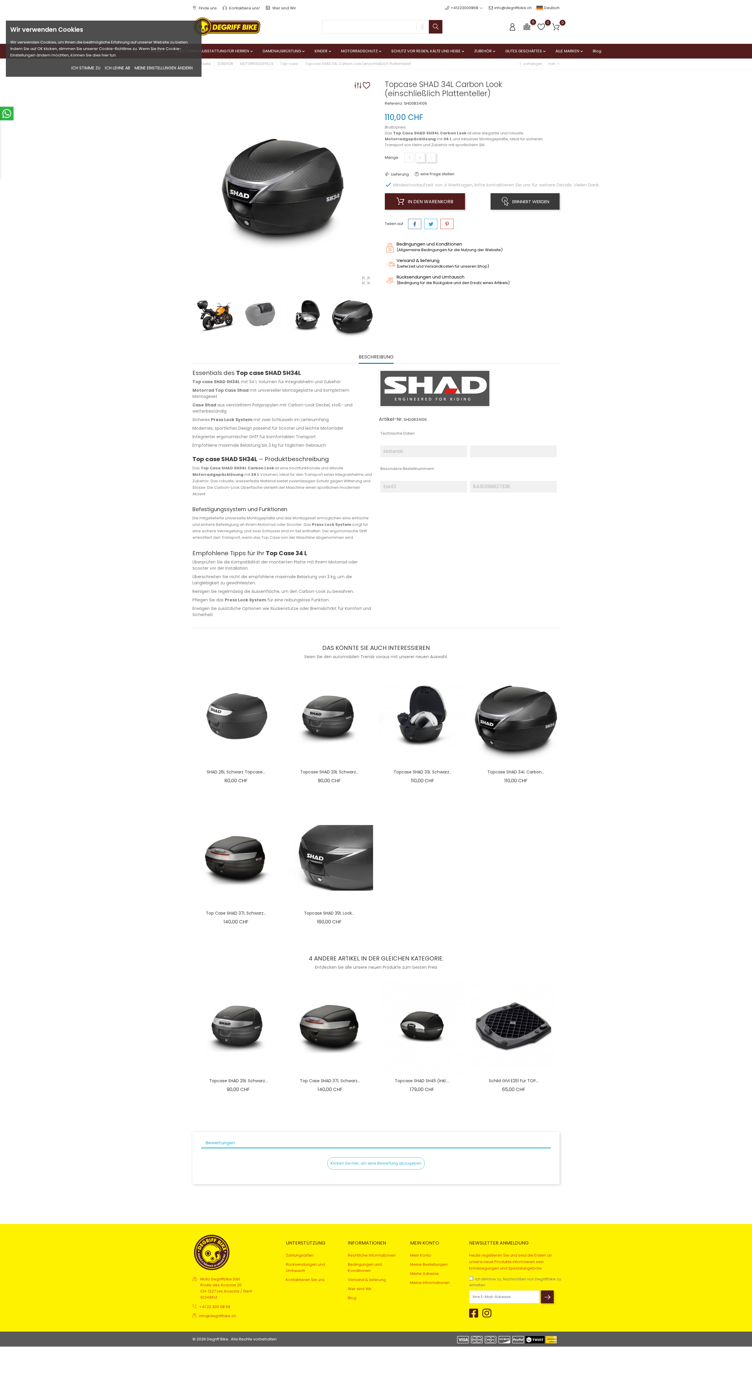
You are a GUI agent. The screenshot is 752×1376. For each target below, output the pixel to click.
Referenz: (394, 103)
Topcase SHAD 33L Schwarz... (423, 772)
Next (373, 316)
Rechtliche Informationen (372, 1255)
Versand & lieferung (367, 1279)
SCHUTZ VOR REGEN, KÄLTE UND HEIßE (428, 51)
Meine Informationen (430, 1282)
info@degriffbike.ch (513, 8)
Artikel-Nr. (391, 419)
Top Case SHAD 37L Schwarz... (236, 913)
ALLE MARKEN (569, 51)
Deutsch (551, 8)
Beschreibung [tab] (376, 357)
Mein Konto (420, 1255)
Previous (195, 316)
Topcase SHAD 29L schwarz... (329, 772)
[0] (526, 26)
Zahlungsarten (300, 1255)
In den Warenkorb (430, 201)
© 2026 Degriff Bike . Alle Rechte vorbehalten (234, 1339)
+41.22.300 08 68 (214, 1307)
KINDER (323, 51)
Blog (597, 51)
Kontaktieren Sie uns (305, 1279)
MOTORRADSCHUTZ (361, 51)
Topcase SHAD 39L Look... (329, 913)
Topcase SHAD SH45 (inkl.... (422, 1081)
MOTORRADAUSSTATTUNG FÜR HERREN (216, 51)
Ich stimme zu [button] (85, 68)
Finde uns (207, 8)
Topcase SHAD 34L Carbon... (515, 772)
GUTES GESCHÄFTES (526, 51)
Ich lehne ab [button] (117, 68)
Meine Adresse (424, 1273)
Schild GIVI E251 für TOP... (513, 1081)
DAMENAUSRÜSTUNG (284, 51)
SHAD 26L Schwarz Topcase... (236, 772)
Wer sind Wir (283, 8)
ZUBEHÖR (485, 51)
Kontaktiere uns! (244, 8)
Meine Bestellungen (429, 1264)
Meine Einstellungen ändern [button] (164, 68)
